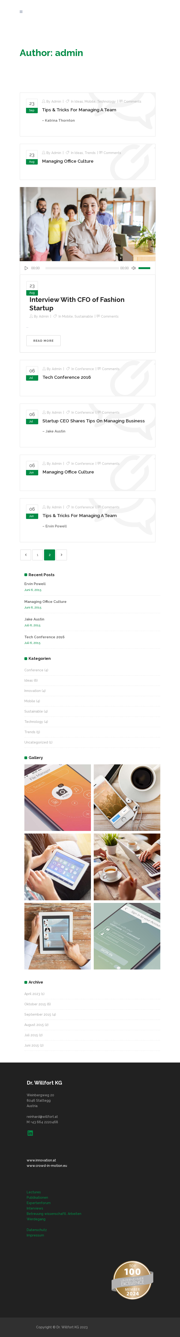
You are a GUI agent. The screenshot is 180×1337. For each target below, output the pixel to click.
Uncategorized (36, 742)
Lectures (34, 1192)
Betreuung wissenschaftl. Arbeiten (54, 1214)
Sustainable (84, 316)
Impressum (35, 1235)
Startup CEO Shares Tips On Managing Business (93, 420)
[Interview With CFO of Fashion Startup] (88, 224)
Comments (132, 101)
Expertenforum (39, 1203)
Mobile (90, 101)
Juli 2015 (31, 1035)
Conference (84, 369)
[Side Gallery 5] (57, 936)
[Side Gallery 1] (57, 797)
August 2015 (34, 1025)
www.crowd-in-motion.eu (47, 1166)
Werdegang (36, 1219)
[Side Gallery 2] (127, 797)
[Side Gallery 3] (57, 867)
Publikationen (37, 1197)
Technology (106, 101)
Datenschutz (37, 1230)
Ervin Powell (35, 584)
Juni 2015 (31, 1045)
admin (56, 101)
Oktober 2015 (35, 1004)
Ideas (79, 101)
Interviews (35, 1208)
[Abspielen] (26, 268)
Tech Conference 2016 (66, 377)
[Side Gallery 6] (127, 936)
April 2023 (32, 994)
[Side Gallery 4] (127, 867)
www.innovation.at (41, 1160)
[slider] (145, 268)
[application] (88, 268)
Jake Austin (34, 619)
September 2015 (37, 1014)
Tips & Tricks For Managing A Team (79, 109)
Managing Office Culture (68, 161)
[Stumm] (133, 268)
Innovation (32, 691)
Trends (90, 153)
